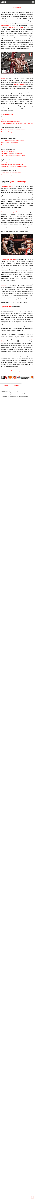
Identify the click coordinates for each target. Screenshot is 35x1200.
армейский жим (17, 153)
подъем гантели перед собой (17, 155)
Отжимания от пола (6, 164)
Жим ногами (4, 145)
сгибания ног (14, 142)
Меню (3, 2)
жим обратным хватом (13, 121)
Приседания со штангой (7, 140)
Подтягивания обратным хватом (10, 123)
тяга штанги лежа (15, 162)
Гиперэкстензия (5, 175)
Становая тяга (5, 173)
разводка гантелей (18, 164)
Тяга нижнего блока (6, 153)
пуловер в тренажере (20, 134)
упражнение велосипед (20, 177)
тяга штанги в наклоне (22, 132)
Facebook (16, 385)
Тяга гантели (4, 151)
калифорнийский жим (19, 119)
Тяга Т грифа (4, 155)
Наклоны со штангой (6, 177)
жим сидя (11, 151)
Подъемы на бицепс (6, 119)
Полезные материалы (17, 371)
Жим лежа (4, 130)
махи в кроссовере (22, 166)
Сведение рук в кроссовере (8, 166)
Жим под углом (5, 162)
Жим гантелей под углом (7, 132)
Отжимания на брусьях (7, 134)
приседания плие (13, 145)
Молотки (3, 121)
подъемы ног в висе (15, 173)
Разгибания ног (5, 142)
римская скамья (15, 175)
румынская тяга (20, 140)
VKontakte (5, 385)
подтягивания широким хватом (16, 130)
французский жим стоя (26, 123)
